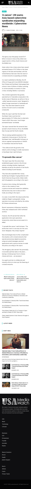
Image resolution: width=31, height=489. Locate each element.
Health (3, 457)
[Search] (28, 2)
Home (3, 7)
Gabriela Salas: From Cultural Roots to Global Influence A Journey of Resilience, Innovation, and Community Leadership (14, 295)
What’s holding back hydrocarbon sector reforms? (9, 278)
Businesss (4, 433)
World (4, 11)
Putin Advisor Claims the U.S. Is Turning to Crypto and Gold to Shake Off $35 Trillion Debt (20, 384)
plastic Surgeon (6, 459)
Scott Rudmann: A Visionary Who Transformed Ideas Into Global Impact (20, 366)
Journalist (4, 443)
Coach (3, 471)
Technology (5, 424)
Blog (7, 7)
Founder (4, 440)
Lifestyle (4, 426)
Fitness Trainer (6, 474)
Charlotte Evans (11, 30)
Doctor (4, 454)
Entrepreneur (5, 438)
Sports (3, 466)
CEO (3, 435)
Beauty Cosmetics (6, 452)
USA (3, 419)
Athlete (4, 468)
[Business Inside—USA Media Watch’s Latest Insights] (15, 2)
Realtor (4, 445)
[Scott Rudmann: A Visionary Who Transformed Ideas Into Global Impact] (6, 366)
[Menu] (3, 2)
